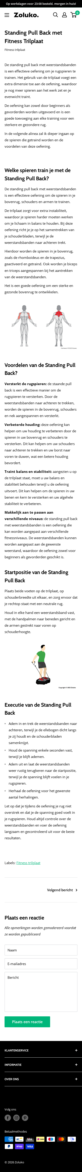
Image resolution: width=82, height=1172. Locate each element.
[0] (74, 15)
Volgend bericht (60, 890)
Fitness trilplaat (15, 50)
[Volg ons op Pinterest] (25, 1118)
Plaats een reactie (27, 1021)
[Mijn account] (64, 14)
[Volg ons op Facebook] (8, 1118)
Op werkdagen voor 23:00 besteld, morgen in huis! (41, 4)
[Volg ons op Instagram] (16, 1118)
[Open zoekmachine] (55, 14)
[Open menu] (7, 15)
